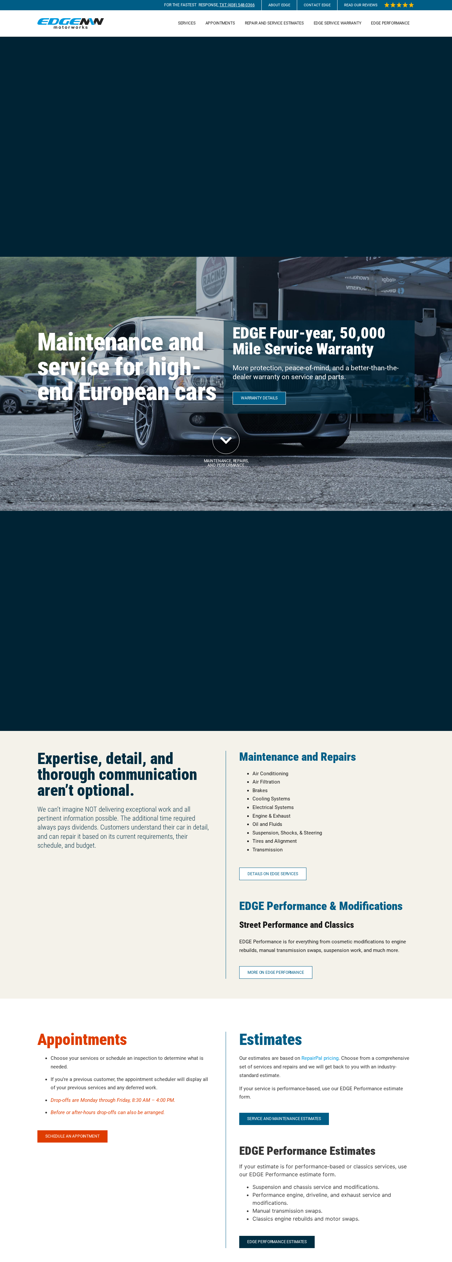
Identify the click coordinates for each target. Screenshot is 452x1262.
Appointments (220, 23)
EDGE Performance (390, 23)
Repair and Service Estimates (274, 23)
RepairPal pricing (320, 1058)
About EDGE (279, 5)
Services (187, 23)
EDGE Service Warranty (337, 23)
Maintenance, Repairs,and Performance (226, 463)
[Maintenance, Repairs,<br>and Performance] (226, 440)
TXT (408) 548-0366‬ (236, 4)
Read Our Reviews (361, 5)
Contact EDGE (317, 5)
